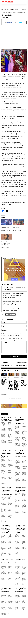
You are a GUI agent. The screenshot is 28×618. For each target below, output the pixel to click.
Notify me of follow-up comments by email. (12, 338)
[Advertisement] (14, 35)
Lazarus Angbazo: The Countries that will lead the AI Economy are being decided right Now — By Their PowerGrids (20, 528)
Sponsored (4, 377)
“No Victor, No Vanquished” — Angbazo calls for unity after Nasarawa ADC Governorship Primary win (6, 528)
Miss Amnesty (10, 314)
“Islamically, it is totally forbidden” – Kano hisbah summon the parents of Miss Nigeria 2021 (6, 245)
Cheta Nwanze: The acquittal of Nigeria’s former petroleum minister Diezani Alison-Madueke (13, 303)
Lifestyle (7, 9)
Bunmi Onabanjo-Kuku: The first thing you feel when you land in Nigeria (20, 589)
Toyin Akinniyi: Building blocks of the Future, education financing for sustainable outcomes (13, 295)
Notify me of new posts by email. (10, 340)
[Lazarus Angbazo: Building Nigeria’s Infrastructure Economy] (24, 374)
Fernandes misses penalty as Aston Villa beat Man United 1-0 (21, 364)
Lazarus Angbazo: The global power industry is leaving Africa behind (6, 589)
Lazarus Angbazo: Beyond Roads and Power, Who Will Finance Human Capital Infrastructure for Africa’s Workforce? (6, 490)
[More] (25, 22)
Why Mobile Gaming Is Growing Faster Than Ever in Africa (14, 288)
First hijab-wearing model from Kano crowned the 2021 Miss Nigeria (6, 230)
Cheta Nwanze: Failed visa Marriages (7, 560)
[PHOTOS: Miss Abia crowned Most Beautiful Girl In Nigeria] (18, 222)
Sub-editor (5, 17)
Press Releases (10, 377)
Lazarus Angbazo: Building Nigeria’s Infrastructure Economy (24, 383)
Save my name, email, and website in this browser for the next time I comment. (12, 334)
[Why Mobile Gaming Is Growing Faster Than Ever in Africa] (4, 374)
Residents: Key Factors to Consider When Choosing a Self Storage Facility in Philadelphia (20, 488)
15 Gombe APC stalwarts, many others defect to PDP (7, 364)
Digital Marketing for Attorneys (20, 560)
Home (2, 9)
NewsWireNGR (4, 394)
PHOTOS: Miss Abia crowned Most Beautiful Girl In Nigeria (18, 230)
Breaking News (16, 377)
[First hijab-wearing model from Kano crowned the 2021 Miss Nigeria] (6, 222)
